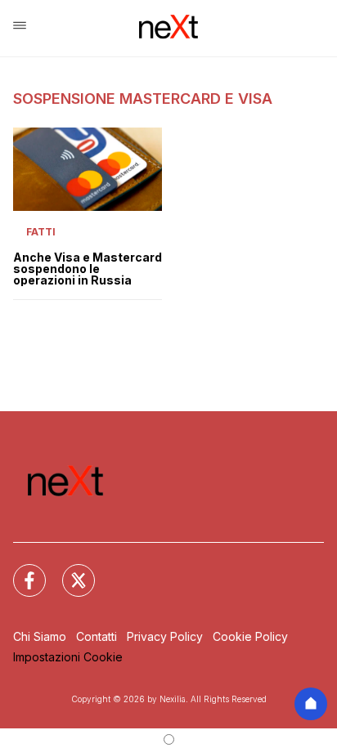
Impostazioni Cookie (68, 657)
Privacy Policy (165, 636)
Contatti (96, 636)
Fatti (41, 232)
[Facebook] (19, 570)
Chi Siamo (39, 636)
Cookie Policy (250, 636)
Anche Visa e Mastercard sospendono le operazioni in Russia (87, 269)
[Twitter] (68, 570)
